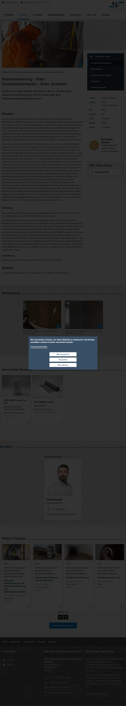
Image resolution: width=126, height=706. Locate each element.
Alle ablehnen (63, 365)
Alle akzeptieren (63, 354)
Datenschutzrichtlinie (39, 347)
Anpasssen (63, 360)
